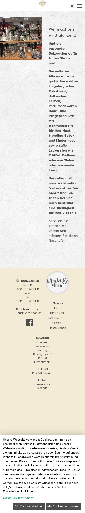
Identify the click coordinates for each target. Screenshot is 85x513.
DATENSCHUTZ (57, 318)
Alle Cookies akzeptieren (63, 506)
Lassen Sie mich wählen (18, 497)
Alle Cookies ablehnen (29, 506)
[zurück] (72, 5)
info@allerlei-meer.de (42, 386)
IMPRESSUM (57, 313)
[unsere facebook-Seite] (28, 320)
